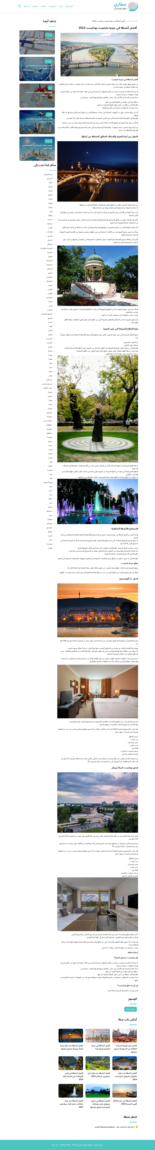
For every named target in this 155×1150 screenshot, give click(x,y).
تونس (50, 375)
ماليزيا (35, 6)
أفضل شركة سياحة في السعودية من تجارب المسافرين (39, 67)
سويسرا (49, 437)
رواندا (50, 400)
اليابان (50, 330)
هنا (68, 568)
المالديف (49, 297)
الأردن (50, 227)
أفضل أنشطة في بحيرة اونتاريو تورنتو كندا (100, 1047)
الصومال (49, 281)
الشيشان (49, 277)
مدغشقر (49, 511)
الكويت (49, 293)
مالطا (50, 499)
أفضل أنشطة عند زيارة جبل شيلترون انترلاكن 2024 (99, 1074)
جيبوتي (50, 396)
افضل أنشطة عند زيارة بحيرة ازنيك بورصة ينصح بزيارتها (71, 1047)
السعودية (48, 61)
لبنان (50, 490)
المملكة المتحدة (46, 314)
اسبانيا (50, 219)
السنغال (49, 269)
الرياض (49, 114)
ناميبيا (50, 535)
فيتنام (50, 453)
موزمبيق (49, 527)
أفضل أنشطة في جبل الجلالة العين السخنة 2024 (125, 1102)
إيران (50, 211)
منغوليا (50, 519)
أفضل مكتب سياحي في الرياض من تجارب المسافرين (39, 120)
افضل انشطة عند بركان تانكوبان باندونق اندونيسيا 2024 (126, 1076)
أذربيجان (49, 178)
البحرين (49, 236)
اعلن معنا (55, 1145)
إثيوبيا (50, 203)
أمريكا (50, 186)
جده (50, 88)
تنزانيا (50, 371)
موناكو (50, 531)
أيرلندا (50, 199)
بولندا (50, 355)
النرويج (50, 318)
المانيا (50, 301)
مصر (50, 515)
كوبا (51, 478)
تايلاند (43, 6)
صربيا (50, 445)
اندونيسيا (52, 6)
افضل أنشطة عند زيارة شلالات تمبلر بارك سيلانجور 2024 (71, 1104)
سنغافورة (49, 433)
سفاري (124, 84)
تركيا (61, 6)
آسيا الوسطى (48, 174)
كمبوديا (49, 470)
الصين (50, 285)
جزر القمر (49, 379)
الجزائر (50, 256)
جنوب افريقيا (48, 388)
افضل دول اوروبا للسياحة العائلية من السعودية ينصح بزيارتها (125, 1049)
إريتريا (50, 207)
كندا (51, 474)
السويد (50, 273)
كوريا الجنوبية (47, 482)
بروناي (50, 347)
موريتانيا (49, 523)
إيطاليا (50, 215)
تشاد (50, 367)
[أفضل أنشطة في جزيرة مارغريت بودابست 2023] (97, 54)
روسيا (50, 404)
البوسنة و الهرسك (46, 248)
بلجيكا (50, 351)
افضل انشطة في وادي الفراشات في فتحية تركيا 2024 (73, 1076)
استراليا (49, 223)
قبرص (50, 457)
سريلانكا (49, 416)
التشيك (49, 252)
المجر (50, 306)
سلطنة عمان (48, 421)
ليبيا (51, 494)
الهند (50, 326)
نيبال (50, 540)
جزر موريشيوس (47, 384)
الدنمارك (49, 260)
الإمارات (48, 34)
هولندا (50, 548)
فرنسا (50, 449)
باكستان (49, 342)
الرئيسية (69, 6)
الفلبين (50, 289)
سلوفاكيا (49, 425)
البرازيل (50, 240)
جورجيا (50, 392)
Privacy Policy (65, 1145)
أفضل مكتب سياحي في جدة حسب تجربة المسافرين (39, 94)
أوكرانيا (50, 195)
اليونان (50, 334)
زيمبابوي (49, 412)
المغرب (49, 310)
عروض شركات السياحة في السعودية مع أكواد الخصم (37, 147)
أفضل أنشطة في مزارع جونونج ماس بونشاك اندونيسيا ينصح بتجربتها (100, 1104)
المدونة (27, 6)
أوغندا (50, 191)
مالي (50, 503)
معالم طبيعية (130, 1009)
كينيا (50, 486)
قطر (51, 462)
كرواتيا (50, 466)
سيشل (50, 441)
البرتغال (49, 244)
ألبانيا (50, 182)
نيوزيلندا (49, 544)
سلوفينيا (49, 429)
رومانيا (50, 408)
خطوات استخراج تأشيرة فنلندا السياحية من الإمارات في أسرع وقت (38, 40)
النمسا (50, 322)
